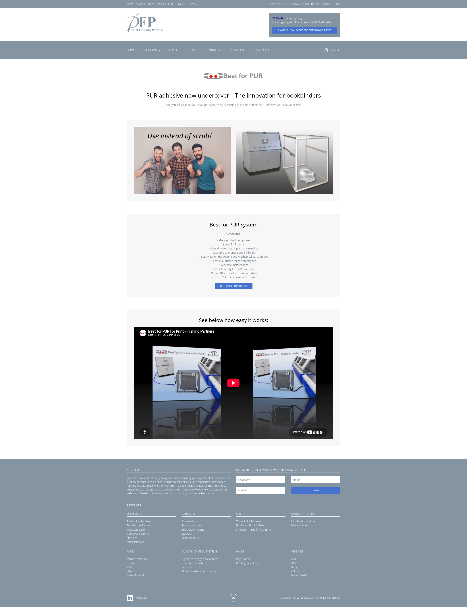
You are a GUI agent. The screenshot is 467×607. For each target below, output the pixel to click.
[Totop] (233, 598)
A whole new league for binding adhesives (166, 4)
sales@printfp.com (327, 4)
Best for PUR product (233, 286)
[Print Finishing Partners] (145, 22)
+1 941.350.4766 (290, 4)
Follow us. (141, 597)
